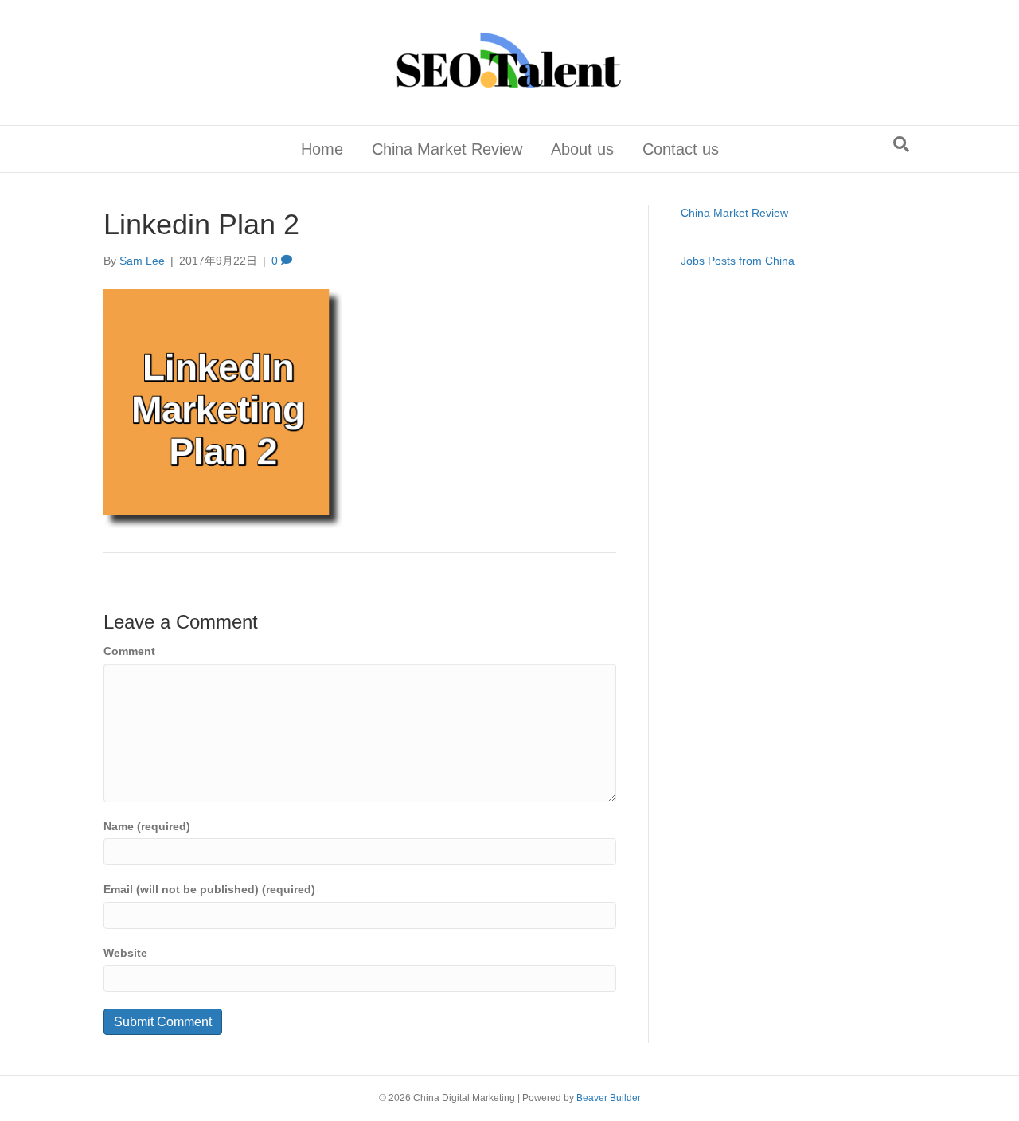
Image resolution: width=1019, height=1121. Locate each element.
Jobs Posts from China (738, 260)
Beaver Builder (608, 1097)
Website (125, 953)
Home (322, 149)
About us (582, 149)
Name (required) (146, 826)
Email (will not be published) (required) (209, 889)
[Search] (901, 144)
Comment (129, 651)
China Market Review (447, 149)
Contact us (680, 149)
